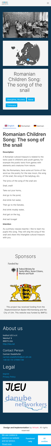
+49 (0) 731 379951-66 (13, 360)
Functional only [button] (30, 439)
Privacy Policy (9, 377)
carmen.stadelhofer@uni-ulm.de (17, 357)
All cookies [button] (44, 439)
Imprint (6, 374)
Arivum (35, 427)
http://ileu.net (9, 344)
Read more (7, 444)
